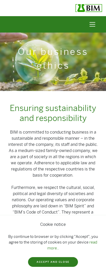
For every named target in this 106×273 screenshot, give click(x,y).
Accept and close (53, 262)
